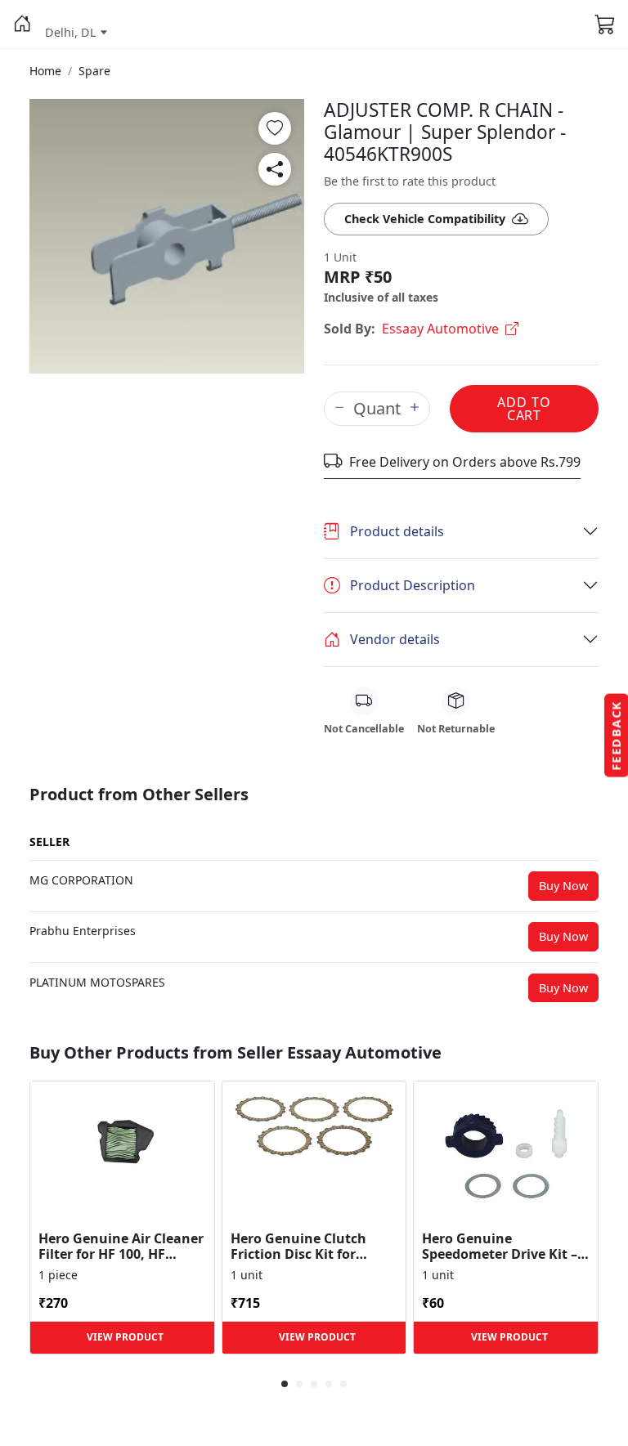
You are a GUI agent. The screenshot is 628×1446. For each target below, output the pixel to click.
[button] (22, 24)
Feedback (616, 736)
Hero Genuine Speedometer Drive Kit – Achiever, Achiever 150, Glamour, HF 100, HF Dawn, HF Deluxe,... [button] (499, 1246)
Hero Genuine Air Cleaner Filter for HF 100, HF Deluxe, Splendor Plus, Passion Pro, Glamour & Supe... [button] (121, 1246)
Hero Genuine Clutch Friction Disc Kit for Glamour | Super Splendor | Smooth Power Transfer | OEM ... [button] (309, 1246)
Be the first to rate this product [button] (410, 181)
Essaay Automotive (440, 329)
